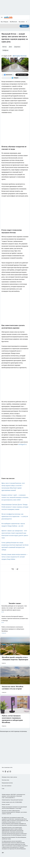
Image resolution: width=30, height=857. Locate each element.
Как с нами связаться (6, 785)
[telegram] (17, 569)
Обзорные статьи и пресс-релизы (9, 777)
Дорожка (17, 47)
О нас (3, 788)
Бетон (4, 47)
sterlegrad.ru (22, 444)
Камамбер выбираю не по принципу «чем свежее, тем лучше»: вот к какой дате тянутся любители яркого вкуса (14, 609)
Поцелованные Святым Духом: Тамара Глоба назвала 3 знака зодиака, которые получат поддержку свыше (15, 507)
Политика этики (5, 780)
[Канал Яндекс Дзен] (22, 75)
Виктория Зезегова (20, 56)
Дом (10, 47)
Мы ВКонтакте (13, 21)
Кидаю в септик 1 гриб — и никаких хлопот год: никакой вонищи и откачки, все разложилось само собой (15, 497)
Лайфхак (5, 50)
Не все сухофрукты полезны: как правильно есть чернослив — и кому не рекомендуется (15, 516)
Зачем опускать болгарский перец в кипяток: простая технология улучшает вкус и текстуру (15, 619)
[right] (28, 22)
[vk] (12, 569)
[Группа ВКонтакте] (8, 75)
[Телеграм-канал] (15, 78)
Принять (24, 26)
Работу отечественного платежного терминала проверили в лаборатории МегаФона (13, 630)
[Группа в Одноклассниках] (5, 771)
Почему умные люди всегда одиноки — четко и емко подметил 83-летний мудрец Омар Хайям (15, 556)
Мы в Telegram (4, 21)
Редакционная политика (7, 782)
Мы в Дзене (22, 21)
